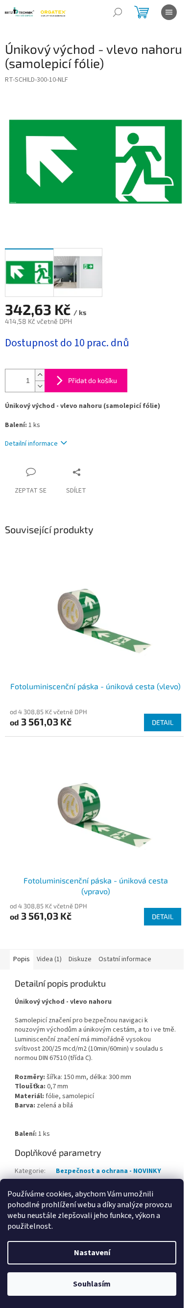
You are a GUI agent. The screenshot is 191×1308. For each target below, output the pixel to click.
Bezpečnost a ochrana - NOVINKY (108, 1171)
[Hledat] (117, 12)
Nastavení (92, 1252)
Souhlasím (92, 1284)
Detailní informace (31, 444)
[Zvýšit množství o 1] (40, 375)
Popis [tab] (21, 959)
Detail (162, 722)
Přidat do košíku (92, 380)
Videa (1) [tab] (49, 959)
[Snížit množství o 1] (40, 386)
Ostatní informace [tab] (124, 959)
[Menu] (169, 12)
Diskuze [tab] (80, 959)
